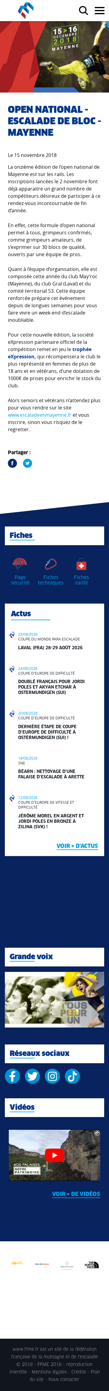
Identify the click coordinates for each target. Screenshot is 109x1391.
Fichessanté (81, 580)
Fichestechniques (51, 580)
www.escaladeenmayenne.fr (39, 415)
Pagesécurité (20, 580)
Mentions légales (49, 1372)
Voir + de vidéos (76, 1194)
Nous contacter (63, 1380)
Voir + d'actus (77, 846)
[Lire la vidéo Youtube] (54, 1155)
